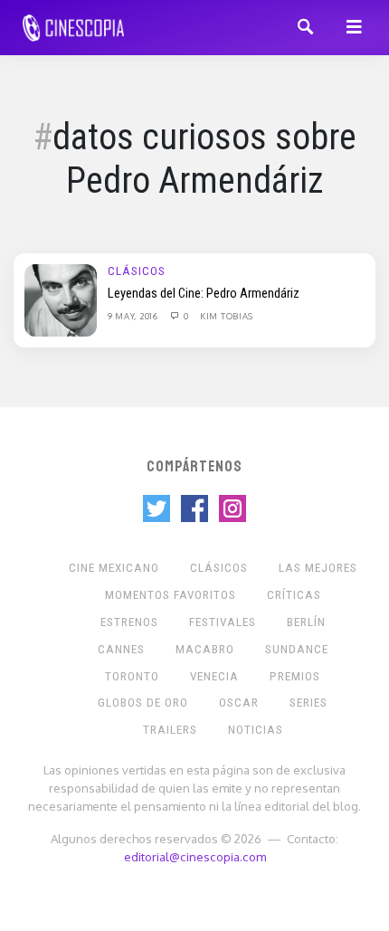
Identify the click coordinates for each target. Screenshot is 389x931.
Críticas (294, 595)
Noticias (255, 729)
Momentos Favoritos (170, 595)
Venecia (214, 676)
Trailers (170, 729)
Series (308, 702)
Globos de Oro (143, 702)
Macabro (205, 649)
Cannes (121, 649)
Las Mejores (318, 568)
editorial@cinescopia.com (195, 856)
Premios (295, 676)
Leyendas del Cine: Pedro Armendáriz (203, 293)
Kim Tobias (226, 315)
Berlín (306, 622)
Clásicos (137, 271)
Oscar (239, 702)
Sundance (296, 649)
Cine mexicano (114, 568)
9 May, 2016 (134, 315)
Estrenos (129, 622)
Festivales (222, 622)
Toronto (132, 676)
